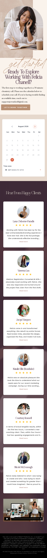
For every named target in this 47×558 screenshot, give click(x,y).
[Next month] (35, 126)
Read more (23, 241)
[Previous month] (12, 126)
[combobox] (23, 170)
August (21, 126)
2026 (26, 126)
